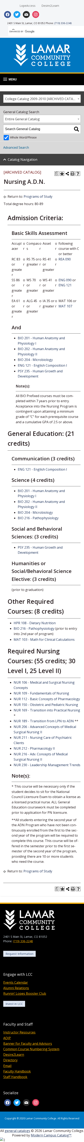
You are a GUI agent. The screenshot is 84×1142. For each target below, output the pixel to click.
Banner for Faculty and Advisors (27, 1043)
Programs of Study (38, 196)
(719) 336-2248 (63, 23)
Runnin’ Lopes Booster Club (24, 993)
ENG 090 (65, 280)
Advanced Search (16, 147)
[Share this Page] (67, 173)
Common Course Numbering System (31, 1049)
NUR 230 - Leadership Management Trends (47, 765)
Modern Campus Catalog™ (51, 1135)
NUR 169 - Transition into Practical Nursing (47, 710)
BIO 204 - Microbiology (35, 359)
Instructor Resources (19, 1032)
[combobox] (42, 99)
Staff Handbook (15, 1077)
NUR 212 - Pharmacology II (34, 748)
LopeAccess (27, 6)
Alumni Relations (16, 988)
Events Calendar (15, 982)
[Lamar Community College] (42, 54)
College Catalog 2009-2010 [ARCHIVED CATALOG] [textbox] (43, 99)
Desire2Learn (50, 6)
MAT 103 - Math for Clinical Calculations (44, 639)
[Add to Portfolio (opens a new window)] (62, 173)
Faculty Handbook (17, 1071)
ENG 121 (65, 285)
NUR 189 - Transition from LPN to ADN (44, 721)
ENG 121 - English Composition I (42, 365)
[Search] (76, 129)
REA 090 (65, 259)
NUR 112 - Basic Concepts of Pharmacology (47, 699)
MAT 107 (65, 306)
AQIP (7, 1038)
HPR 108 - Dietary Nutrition (35, 623)
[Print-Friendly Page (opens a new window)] (72, 173)
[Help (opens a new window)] (78, 173)
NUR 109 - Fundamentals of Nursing (41, 693)
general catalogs (17, 1131)
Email (7, 1066)
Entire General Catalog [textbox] (22, 119)
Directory (10, 1060)
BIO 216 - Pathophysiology (38, 518)
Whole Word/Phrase (23, 137)
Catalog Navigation (22, 159)
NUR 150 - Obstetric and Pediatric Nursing (46, 704)
